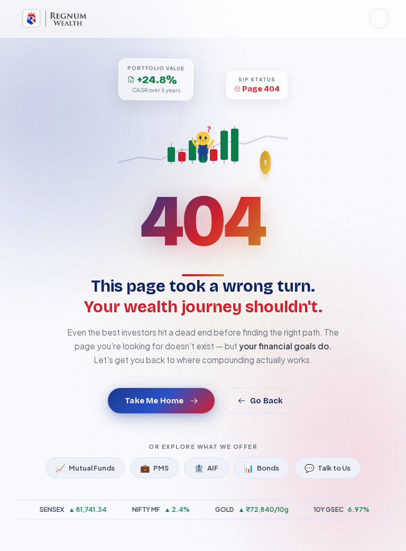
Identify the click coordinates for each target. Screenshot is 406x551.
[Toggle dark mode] (379, 18)
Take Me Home (154, 400)
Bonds (261, 468)
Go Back (266, 400)
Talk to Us (327, 468)
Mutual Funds (85, 468)
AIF (206, 468)
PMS (154, 468)
